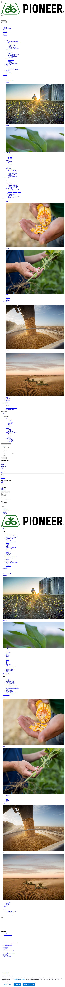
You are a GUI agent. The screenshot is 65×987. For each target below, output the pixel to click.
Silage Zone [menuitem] (10, 175)
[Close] (1, 493)
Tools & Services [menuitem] (6, 177)
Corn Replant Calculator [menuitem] (13, 186)
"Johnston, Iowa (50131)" (5, 444)
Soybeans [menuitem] (7, 49)
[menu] (1, 1)
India (9, 426)
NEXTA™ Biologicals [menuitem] (10, 64)
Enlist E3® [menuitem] (10, 52)
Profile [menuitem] (4, 29)
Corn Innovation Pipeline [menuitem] (13, 41)
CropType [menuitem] (8, 152)
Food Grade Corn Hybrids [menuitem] (13, 48)
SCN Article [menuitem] (10, 57)
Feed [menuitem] (9, 167)
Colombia (10, 436)
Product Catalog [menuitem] (6, 199)
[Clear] (3, 451)
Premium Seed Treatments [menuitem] (13, 43)
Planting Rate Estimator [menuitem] (13, 184)
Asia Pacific (8, 425)
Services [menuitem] (7, 193)
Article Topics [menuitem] (8, 168)
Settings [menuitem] (4, 30)
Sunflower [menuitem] (10, 159)
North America (9, 438)
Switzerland (10, 431)
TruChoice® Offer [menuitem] (9, 195)
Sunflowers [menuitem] (8, 70)
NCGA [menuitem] (9, 46)
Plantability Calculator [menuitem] (12, 185)
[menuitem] (10, 80)
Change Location (7, 447)
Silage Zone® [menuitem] (11, 60)
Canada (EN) (10, 439)
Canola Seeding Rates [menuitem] (12, 187)
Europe (7, 428)
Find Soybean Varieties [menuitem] (12, 56)
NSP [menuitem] (9, 67)
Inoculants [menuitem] (10, 62)
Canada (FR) (10, 440)
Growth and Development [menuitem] (13, 170)
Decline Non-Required (29, 984)
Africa (7, 418)
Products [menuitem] (5, 35)
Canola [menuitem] (7, 71)
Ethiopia (9, 420)
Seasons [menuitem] (7, 160)
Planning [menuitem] (10, 161)
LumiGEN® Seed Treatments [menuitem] (12, 63)
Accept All (17, 984)
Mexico (9, 437)
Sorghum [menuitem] (7, 65)
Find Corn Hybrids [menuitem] (12, 47)
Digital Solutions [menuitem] (11, 194)
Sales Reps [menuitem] (5, 402)
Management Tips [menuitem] (11, 45)
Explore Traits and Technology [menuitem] (14, 42)
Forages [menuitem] (7, 58)
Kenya (9, 421)
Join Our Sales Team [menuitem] (10, 409)
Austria (9, 429)
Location (5, 448)
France (9, 430)
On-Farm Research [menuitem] (12, 169)
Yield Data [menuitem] (5, 301)
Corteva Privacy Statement (19, 979)
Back (4, 34)
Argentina (10, 433)
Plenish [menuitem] (9, 53)
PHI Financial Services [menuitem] (12, 197)
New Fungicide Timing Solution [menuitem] (14, 192)
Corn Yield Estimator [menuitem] (12, 190)
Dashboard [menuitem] (5, 27)
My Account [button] (4, 22)
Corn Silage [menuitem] (10, 61)
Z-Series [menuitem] (9, 50)
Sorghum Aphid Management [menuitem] (14, 69)
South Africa (10, 422)
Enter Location (3, 494)
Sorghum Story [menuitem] (11, 68)
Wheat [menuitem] (7, 73)
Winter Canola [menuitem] (8, 72)
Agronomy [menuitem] (5, 75)
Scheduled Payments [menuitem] (7, 28)
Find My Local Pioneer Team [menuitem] (11, 408)
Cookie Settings (7, 984)
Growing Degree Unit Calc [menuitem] (13, 189)
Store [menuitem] (9, 166)
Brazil (9, 434)
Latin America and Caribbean (11, 432)
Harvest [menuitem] (9, 165)
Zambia (9, 424)
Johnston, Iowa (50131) (5, 491)
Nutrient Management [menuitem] (12, 173)
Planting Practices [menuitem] (11, 174)
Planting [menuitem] (9, 162)
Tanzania (10, 423)
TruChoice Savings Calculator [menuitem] (14, 196)
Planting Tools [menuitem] (8, 182)
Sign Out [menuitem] (5, 32)
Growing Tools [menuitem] (9, 188)
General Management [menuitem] (12, 172)
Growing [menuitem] (10, 163)
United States (3, 411)
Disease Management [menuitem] (12, 176)
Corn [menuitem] (7, 40)
